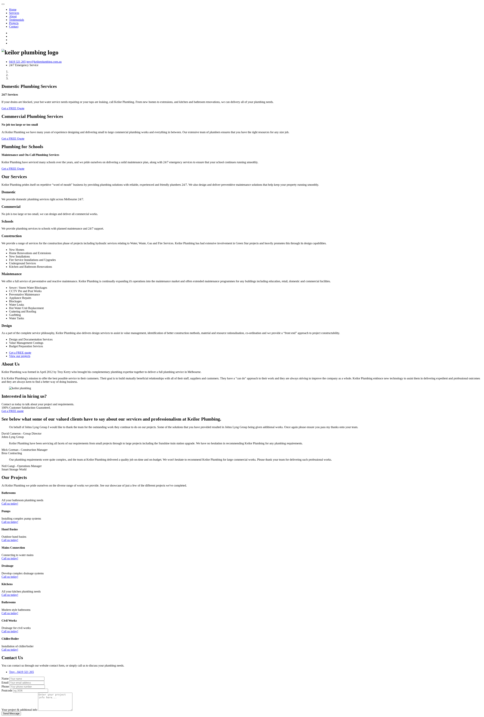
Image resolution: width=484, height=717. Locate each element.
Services (14, 13)
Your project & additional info (19, 709)
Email (5, 682)
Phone (5, 686)
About (13, 16)
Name (5, 678)
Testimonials (16, 19)
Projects (14, 23)
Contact (13, 26)
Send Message (11, 713)
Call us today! (10, 503)
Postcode (7, 690)
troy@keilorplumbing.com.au (44, 61)
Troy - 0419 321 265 (21, 672)
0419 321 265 (17, 61)
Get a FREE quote (20, 352)
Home (12, 9)
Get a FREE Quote (13, 108)
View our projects (19, 356)
